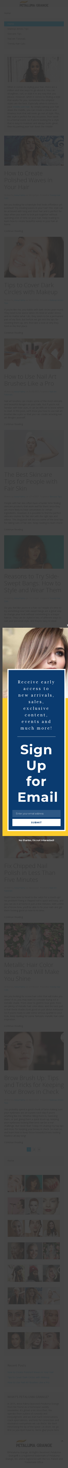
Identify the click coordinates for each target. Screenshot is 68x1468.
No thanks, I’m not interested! (36, 840)
